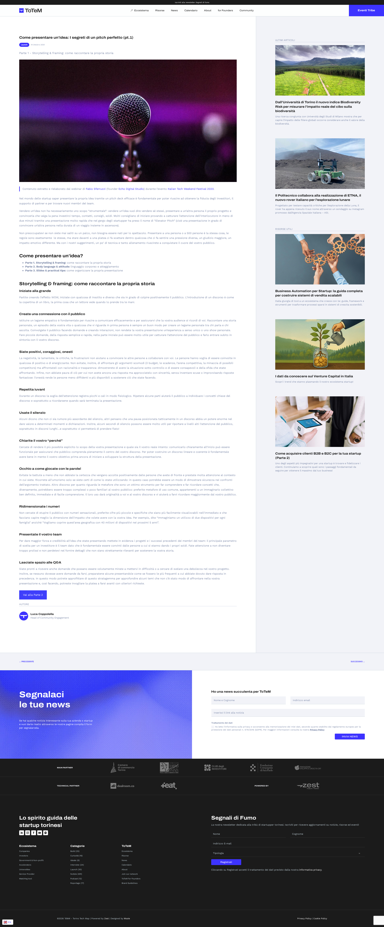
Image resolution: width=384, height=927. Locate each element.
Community (247, 10)
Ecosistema (141, 10)
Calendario (190, 10)
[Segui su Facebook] (33, 832)
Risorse (159, 10)
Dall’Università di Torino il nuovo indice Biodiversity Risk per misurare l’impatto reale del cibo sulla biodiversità (318, 107)
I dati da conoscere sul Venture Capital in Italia (314, 376)
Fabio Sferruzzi (96, 188)
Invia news (350, 736)
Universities (24, 869)
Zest (106, 918)
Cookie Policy (320, 918)
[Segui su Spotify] (45, 832)
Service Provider (26, 874)
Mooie (127, 918)
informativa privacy (310, 869)
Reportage (75, 883)
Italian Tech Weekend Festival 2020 (191, 188)
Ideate (73, 860)
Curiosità (74, 856)
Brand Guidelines (130, 883)
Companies (24, 851)
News (174, 10)
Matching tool (25, 878)
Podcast (74, 878)
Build (72, 851)
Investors (23, 856)
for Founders (225, 10)
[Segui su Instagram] (27, 832)
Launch (24, 45)
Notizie (73, 874)
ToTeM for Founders (131, 878)
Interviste (74, 865)
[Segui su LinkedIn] (21, 832)
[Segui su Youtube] (39, 832)
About (207, 10)
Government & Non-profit (31, 860)
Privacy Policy (317, 730)
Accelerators (25, 865)
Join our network (130, 874)
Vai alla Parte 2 (33, 594)
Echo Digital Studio (131, 188)
